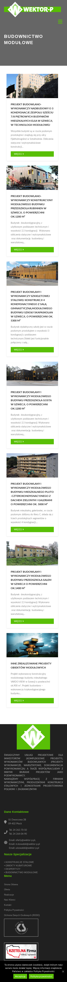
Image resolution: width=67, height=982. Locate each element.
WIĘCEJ (18, 154)
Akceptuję (20, 976)
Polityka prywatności (14, 910)
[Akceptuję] (63, 971)
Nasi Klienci (9, 900)
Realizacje (9, 894)
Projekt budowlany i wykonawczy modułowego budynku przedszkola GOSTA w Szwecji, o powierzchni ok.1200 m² (31, 400)
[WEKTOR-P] (32, 10)
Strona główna (11, 884)
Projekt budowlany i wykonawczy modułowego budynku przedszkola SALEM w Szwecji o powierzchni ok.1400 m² (31, 580)
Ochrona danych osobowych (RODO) (22, 915)
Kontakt (7, 905)
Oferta (7, 889)
